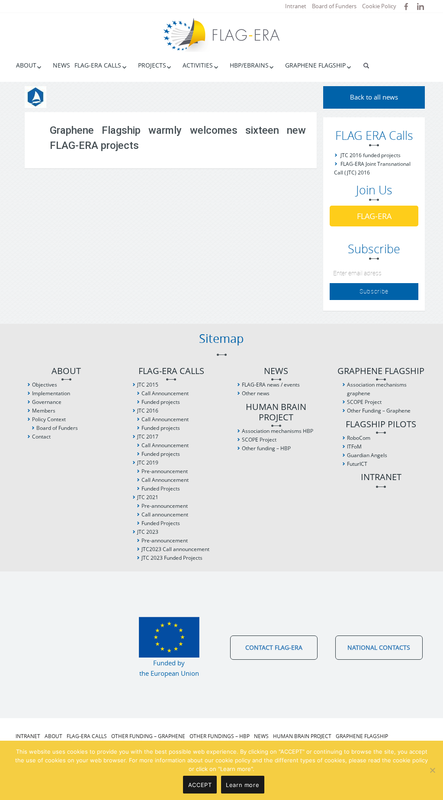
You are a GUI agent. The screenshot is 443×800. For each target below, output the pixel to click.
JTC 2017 (147, 436)
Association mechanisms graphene (377, 389)
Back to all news (374, 97)
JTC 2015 (147, 384)
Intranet (295, 6)
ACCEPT (200, 784)
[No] (432, 770)
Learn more (242, 784)
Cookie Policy (379, 6)
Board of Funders (334, 6)
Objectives (44, 384)
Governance (46, 402)
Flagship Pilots (381, 424)
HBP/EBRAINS (249, 65)
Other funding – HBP (266, 448)
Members (43, 410)
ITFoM (354, 446)
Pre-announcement (164, 471)
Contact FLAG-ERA (273, 647)
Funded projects (160, 402)
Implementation (51, 393)
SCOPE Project (259, 439)
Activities (198, 65)
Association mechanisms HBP (277, 431)
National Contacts (378, 647)
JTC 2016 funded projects (370, 155)
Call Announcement (165, 393)
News (61, 65)
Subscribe (374, 291)
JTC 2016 (147, 410)
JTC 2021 (147, 497)
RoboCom (358, 438)
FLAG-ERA (374, 216)
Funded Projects (160, 488)
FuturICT (357, 464)
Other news (256, 393)
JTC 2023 (147, 531)
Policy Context (49, 419)
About (26, 65)
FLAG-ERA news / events (271, 384)
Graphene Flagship (315, 65)
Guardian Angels (367, 455)
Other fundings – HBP (219, 735)
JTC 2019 (147, 462)
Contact (41, 436)
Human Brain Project (276, 412)
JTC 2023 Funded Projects (171, 557)
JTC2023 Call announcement (175, 549)
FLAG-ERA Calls (97, 65)
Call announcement (164, 514)
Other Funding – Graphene (379, 410)
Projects (152, 65)
